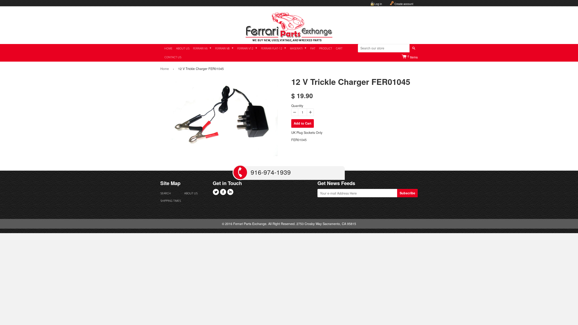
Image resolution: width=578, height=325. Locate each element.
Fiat (312, 48)
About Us (182, 48)
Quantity (297, 105)
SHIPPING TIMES (170, 201)
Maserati (296, 48)
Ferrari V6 (200, 48)
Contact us (172, 57)
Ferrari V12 (245, 48)
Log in (378, 4)
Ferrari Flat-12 (272, 48)
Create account (403, 4)
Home (168, 48)
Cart (339, 48)
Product (325, 48)
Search (165, 193)
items (413, 56)
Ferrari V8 (222, 48)
